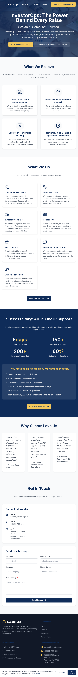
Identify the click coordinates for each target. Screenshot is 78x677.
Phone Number (46, 567)
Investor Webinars (9, 654)
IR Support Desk (8, 651)
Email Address (46, 556)
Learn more (35, 674)
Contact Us (45, 633)
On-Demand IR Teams (11, 647)
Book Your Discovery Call (63, 4)
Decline (62, 672)
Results (35, 4)
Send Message (37, 600)
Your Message (12, 578)
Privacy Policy (46, 637)
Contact (45, 4)
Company (9, 567)
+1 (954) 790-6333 (17, 524)
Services (25, 4)
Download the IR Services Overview (50, 44)
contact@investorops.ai (19, 517)
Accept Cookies (72, 672)
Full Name (10, 556)
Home (43, 626)
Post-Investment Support (12, 658)
